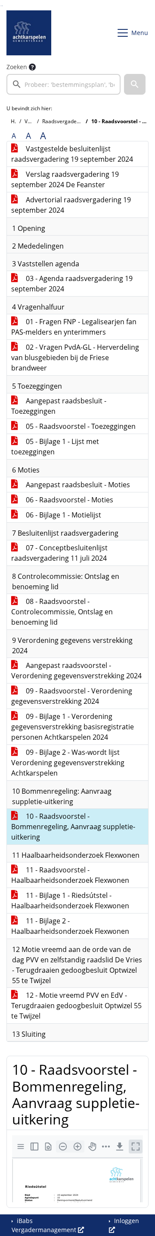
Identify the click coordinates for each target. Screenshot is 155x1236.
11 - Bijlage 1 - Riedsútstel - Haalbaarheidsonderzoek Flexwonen (70, 900)
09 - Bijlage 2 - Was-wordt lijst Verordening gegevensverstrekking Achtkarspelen (67, 762)
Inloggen (125, 1221)
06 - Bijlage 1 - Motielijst (62, 515)
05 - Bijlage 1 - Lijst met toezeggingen (55, 447)
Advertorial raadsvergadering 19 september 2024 (71, 205)
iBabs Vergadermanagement (45, 1225)
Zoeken (16, 67)
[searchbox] (63, 84)
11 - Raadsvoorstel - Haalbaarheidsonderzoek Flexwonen (70, 875)
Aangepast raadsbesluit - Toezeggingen (58, 406)
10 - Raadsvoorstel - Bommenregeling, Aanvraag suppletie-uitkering (73, 826)
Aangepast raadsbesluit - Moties (77, 484)
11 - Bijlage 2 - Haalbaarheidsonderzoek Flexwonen (70, 926)
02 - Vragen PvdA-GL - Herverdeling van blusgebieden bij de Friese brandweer (75, 357)
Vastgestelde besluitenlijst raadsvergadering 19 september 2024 (72, 154)
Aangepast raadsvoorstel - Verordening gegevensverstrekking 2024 (76, 670)
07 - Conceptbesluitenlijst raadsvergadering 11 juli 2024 (59, 553)
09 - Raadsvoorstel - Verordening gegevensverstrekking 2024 (71, 696)
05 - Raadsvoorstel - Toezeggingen (80, 426)
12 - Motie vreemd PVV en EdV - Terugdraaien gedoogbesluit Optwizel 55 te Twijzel (76, 1005)
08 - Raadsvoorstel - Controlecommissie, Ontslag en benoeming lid (62, 612)
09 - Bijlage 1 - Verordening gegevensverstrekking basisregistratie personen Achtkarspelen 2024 (72, 727)
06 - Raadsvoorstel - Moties (68, 500)
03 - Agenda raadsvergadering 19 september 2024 (72, 284)
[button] (135, 84)
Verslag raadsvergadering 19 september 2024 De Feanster (65, 179)
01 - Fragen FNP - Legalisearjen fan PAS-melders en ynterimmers (73, 327)
